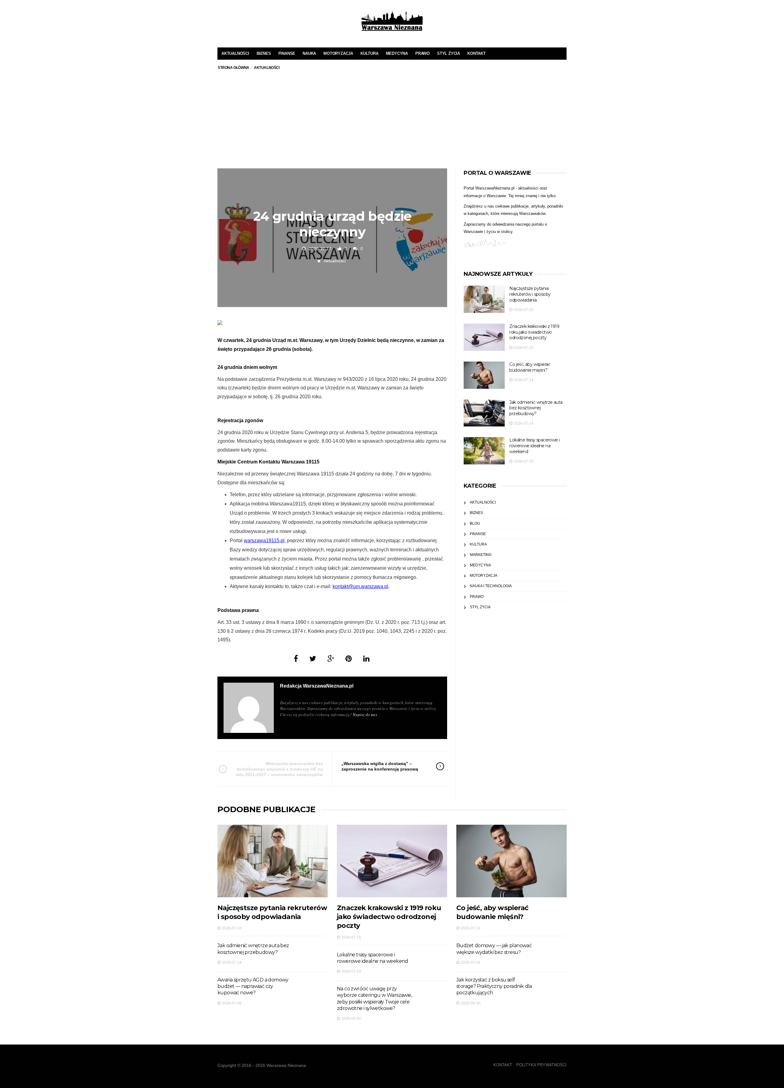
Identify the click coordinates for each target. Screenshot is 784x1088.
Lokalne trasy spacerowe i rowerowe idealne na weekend (534, 445)
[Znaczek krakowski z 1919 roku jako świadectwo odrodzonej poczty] (484, 337)
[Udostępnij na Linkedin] (366, 658)
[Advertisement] (392, 122)
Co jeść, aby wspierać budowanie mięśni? (529, 367)
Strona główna (233, 68)
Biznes (264, 53)
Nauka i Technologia (491, 586)
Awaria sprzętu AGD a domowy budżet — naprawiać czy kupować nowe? (252, 986)
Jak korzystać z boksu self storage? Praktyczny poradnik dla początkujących (494, 986)
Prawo (422, 53)
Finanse (287, 53)
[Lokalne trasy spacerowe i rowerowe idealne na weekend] (484, 450)
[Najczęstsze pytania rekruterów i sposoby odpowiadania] (484, 299)
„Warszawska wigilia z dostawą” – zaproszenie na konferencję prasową (379, 766)
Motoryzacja (338, 53)
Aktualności (235, 53)
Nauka (309, 53)
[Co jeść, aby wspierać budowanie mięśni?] (484, 375)
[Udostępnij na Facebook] (296, 658)
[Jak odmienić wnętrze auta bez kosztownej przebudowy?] (484, 413)
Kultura (369, 53)
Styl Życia (448, 53)
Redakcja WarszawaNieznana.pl (316, 685)
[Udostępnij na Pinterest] (348, 658)
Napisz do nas (365, 714)
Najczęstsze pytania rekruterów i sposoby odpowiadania (529, 294)
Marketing (481, 555)
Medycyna (397, 53)
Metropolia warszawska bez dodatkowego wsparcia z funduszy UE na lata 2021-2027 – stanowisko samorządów (279, 769)
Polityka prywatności (541, 1065)
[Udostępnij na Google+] (330, 658)
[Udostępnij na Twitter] (312, 658)
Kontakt (476, 53)
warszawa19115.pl (264, 540)
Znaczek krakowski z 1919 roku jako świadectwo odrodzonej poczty (534, 332)
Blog (475, 523)
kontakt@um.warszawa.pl (360, 586)
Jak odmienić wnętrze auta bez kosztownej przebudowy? (535, 408)
